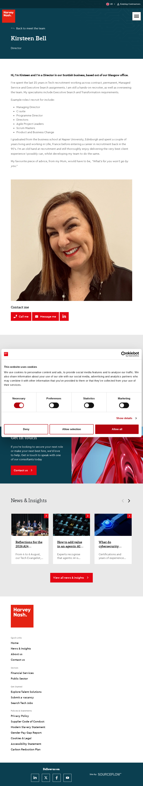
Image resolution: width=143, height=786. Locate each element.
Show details (124, 418)
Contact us (18, 659)
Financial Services (22, 673)
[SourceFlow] (110, 774)
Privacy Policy (20, 716)
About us (16, 654)
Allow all (117, 429)
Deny (26, 429)
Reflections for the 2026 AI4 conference (29, 544)
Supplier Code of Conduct (27, 721)
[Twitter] (46, 778)
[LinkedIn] (35, 778)
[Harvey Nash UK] (8, 16)
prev (121, 501)
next (130, 501)
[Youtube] (67, 778)
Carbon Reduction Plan (25, 749)
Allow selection (71, 429)
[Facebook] (57, 778)
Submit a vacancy (22, 697)
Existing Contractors (130, 4)
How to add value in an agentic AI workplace (69, 544)
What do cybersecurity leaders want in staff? (110, 544)
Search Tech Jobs (22, 703)
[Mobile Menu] (136, 16)
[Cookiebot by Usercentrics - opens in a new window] (123, 354)
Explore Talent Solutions (26, 691)
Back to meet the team (30, 28)
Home (14, 643)
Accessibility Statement (26, 744)
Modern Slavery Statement (28, 727)
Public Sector (19, 678)
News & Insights (21, 648)
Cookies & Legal (21, 738)
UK (111, 4)
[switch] (54, 405)
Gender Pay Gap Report (26, 732)
